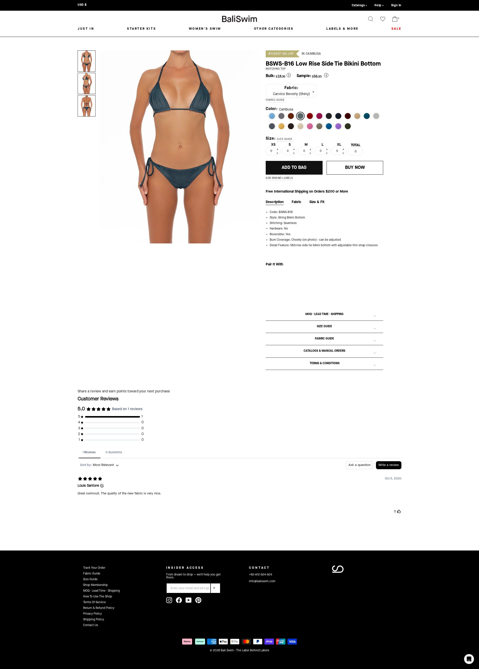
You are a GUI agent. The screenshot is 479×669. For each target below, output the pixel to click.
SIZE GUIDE (284, 139)
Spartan (348, 126)
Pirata (291, 126)
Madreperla (281, 116)
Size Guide (324, 326)
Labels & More (342, 28)
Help (377, 5)
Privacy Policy (92, 613)
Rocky (272, 126)
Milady (376, 116)
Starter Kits (141, 28)
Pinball (310, 126)
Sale (396, 28)
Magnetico (319, 116)
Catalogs (358, 5)
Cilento (348, 116)
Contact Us (90, 625)
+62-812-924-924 (260, 574)
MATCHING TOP (276, 69)
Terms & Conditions (325, 363)
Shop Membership (95, 585)
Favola (338, 126)
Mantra (272, 116)
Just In (86, 28)
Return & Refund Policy (98, 608)
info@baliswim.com (262, 581)
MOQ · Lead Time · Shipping (324, 314)
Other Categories (274, 28)
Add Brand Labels (279, 178)
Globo (366, 116)
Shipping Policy (93, 619)
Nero (329, 116)
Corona (357, 116)
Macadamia (300, 126)
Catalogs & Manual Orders (324, 350)
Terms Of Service (94, 602)
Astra (319, 126)
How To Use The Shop (97, 596)
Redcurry (291, 116)
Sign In (396, 5)
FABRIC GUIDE (275, 100)
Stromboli (310, 116)
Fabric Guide (324, 338)
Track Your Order (94, 567)
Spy (338, 116)
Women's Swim (205, 28)
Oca (281, 126)
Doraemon (329, 126)
